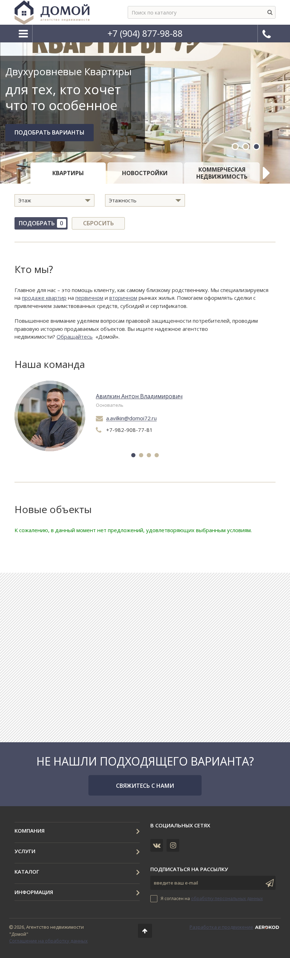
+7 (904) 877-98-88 (145, 33)
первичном (89, 297)
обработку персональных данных (227, 898)
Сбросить (98, 223)
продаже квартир (44, 297)
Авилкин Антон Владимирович (139, 396)
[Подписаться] (268, 883)
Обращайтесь (75, 336)
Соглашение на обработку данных (48, 941)
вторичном (123, 297)
